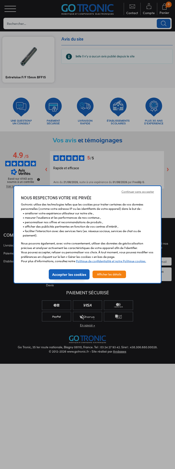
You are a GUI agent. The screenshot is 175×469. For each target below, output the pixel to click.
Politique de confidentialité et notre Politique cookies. (111, 261)
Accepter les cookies (69, 274)
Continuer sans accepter (137, 192)
